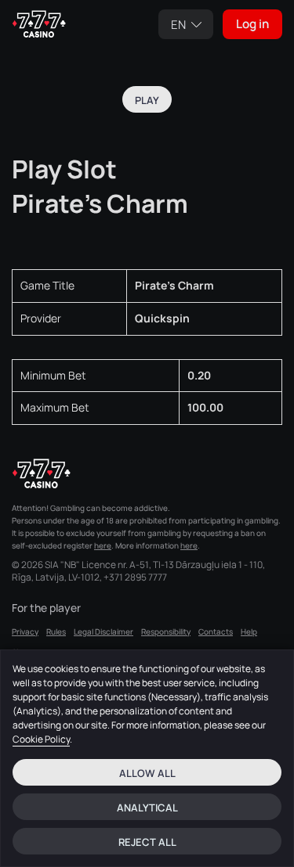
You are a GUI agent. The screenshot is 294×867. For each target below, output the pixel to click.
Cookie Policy (41, 739)
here (102, 545)
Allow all (147, 773)
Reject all (147, 842)
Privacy (25, 631)
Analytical (147, 807)
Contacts (215, 631)
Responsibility (166, 631)
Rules (56, 631)
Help (249, 631)
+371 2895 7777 (135, 577)
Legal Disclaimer (103, 631)
